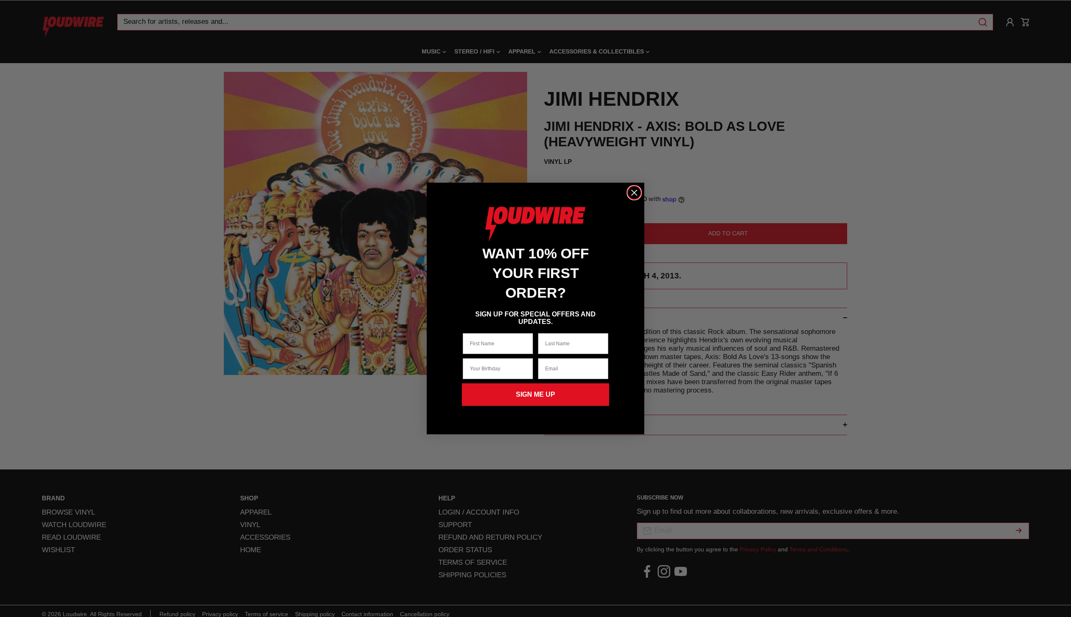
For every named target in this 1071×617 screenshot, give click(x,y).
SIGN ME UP (535, 394)
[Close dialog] (634, 192)
